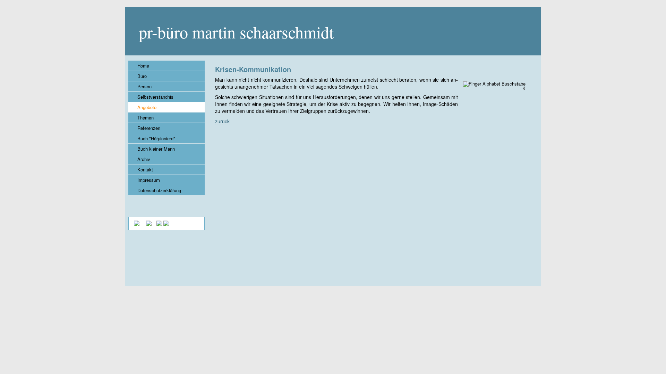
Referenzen (148, 128)
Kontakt (145, 169)
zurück (222, 121)
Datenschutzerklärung (159, 190)
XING (134, 206)
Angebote (146, 107)
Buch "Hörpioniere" (156, 138)
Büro (142, 76)
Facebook (189, 206)
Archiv (143, 159)
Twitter (153, 206)
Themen (145, 117)
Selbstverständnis (155, 96)
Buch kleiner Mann (156, 148)
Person (144, 86)
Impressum (148, 180)
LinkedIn (171, 206)
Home (143, 65)
